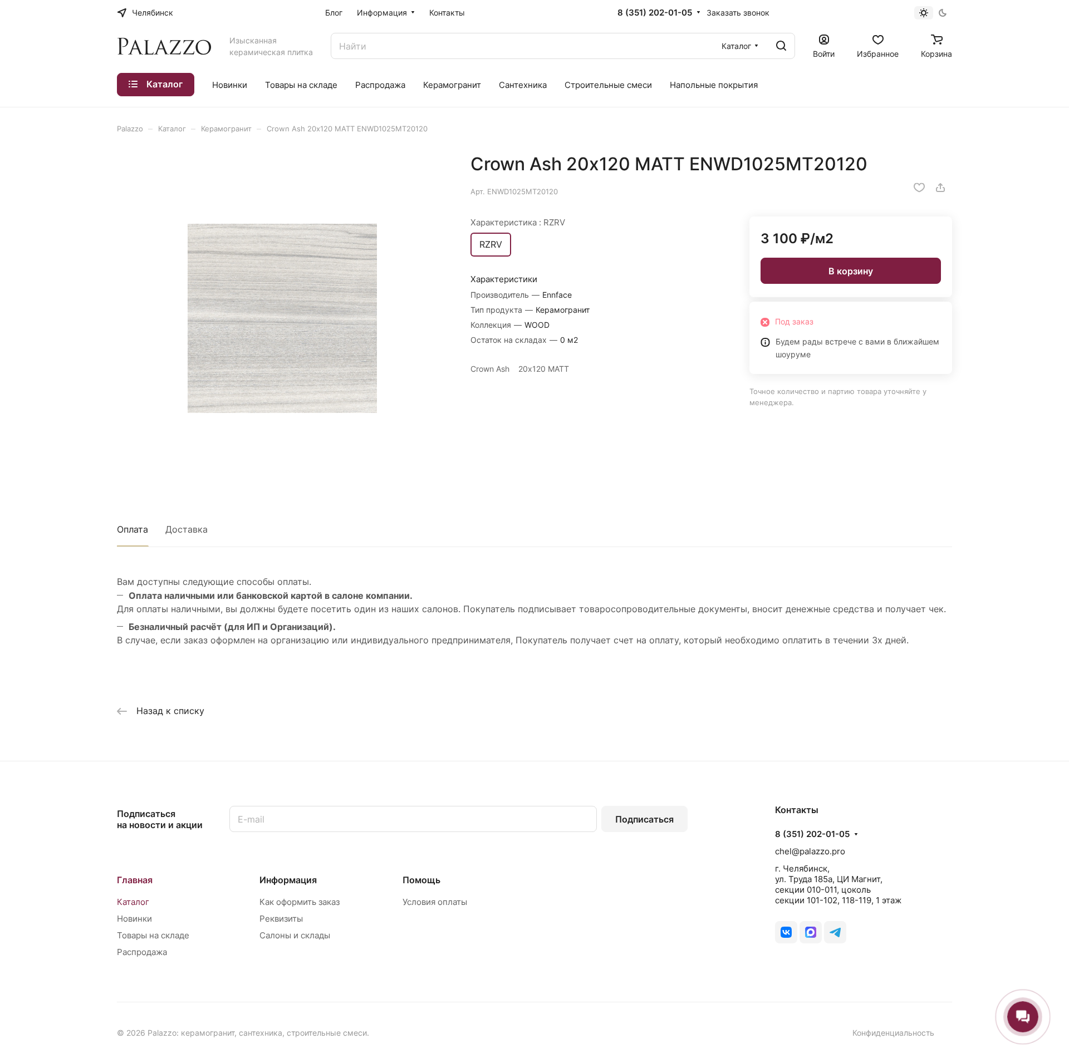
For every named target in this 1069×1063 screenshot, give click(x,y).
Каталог (133, 902)
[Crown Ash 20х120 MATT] (282, 318)
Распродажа (142, 952)
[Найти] (781, 46)
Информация (288, 879)
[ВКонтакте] (786, 932)
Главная (135, 879)
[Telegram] (835, 932)
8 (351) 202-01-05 (654, 13)
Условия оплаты (435, 902)
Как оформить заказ (299, 902)
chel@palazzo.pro (810, 851)
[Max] (811, 932)
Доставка (186, 529)
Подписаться (644, 819)
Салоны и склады (294, 935)
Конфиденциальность (893, 1032)
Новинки (134, 918)
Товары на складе (153, 935)
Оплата (132, 529)
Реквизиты (281, 918)
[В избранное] (919, 187)
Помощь (421, 879)
